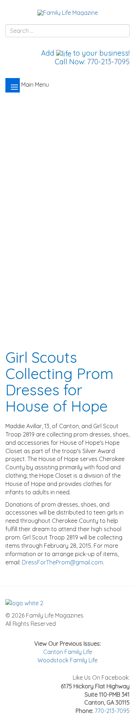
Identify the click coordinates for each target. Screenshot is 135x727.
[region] (67, 209)
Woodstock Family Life (67, 660)
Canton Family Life (67, 651)
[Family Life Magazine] (67, 12)
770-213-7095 (108, 61)
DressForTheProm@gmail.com (62, 562)
